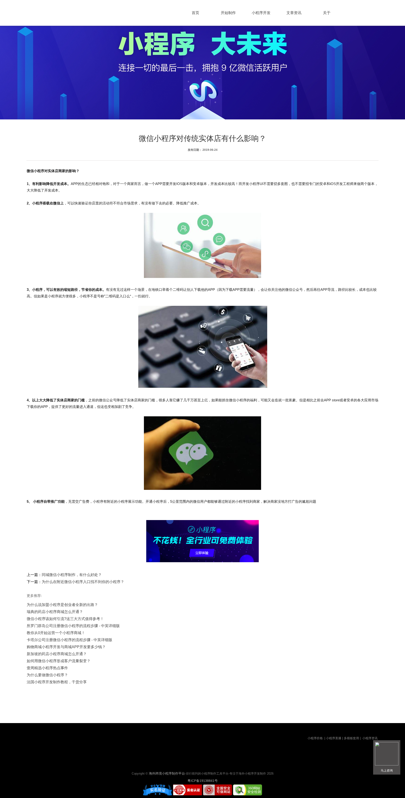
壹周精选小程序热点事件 (47, 668)
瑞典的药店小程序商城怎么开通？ (55, 612)
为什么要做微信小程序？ (47, 675)
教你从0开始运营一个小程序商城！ (56, 633)
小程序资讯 (370, 738)
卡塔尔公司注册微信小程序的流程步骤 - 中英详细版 (69, 640)
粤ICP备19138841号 (203, 781)
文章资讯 (293, 13)
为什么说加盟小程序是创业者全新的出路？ (62, 605)
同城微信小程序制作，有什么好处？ (72, 575)
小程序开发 (261, 13)
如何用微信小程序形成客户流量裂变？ (58, 661)
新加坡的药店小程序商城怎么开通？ (57, 654)
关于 (326, 13)
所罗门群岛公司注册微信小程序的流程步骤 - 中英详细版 (73, 626)
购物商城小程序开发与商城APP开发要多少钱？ (66, 647)
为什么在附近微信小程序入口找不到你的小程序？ (83, 582)
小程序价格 (316, 738)
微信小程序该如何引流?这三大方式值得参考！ (65, 619)
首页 (195, 13)
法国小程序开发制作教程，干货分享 (57, 682)
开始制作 (228, 13)
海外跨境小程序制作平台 (167, 773)
